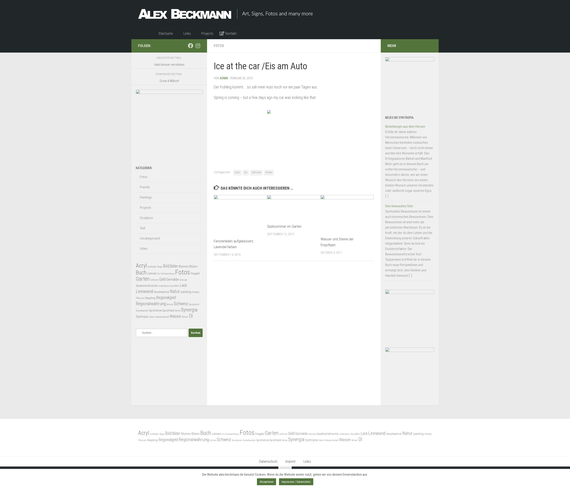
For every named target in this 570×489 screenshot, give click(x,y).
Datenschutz (268, 461)
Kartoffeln (174, 285)
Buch (141, 272)
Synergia (189, 310)
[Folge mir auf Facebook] (190, 45)
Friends (145, 187)
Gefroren (256, 172)
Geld (162, 279)
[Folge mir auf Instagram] (197, 45)
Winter (268, 172)
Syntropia (142, 317)
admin (224, 78)
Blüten (193, 266)
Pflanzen (140, 298)
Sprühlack (168, 310)
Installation (163, 285)
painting (186, 292)
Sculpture (146, 218)
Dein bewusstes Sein (399, 206)
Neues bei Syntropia (399, 117)
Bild (166, 266)
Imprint (290, 461)
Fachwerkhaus (168, 273)
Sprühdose (155, 310)
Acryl (141, 265)
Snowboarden (142, 310)
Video (144, 249)
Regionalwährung (151, 303)
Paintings (146, 197)
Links (307, 461)
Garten (143, 279)
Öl (191, 316)
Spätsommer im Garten (284, 226)
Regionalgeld (166, 297)
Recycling (150, 298)
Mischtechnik (161, 292)
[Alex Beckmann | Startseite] (225, 14)
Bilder (174, 266)
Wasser (175, 316)
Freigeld (195, 273)
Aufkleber (152, 266)
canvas (152, 273)
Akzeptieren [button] (266, 481)
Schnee (170, 304)
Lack (183, 285)
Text (142, 228)
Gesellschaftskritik (147, 285)
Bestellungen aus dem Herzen (405, 127)
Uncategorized (150, 238)
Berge (159, 266)
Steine (177, 310)
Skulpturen (194, 304)
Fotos (219, 46)
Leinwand (144, 291)
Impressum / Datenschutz (296, 481)
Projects (145, 208)
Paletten (196, 292)
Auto (237, 172)
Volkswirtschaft (162, 316)
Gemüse (183, 279)
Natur (175, 291)
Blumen (184, 266)
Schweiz (181, 303)
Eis (245, 172)
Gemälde (172, 279)
